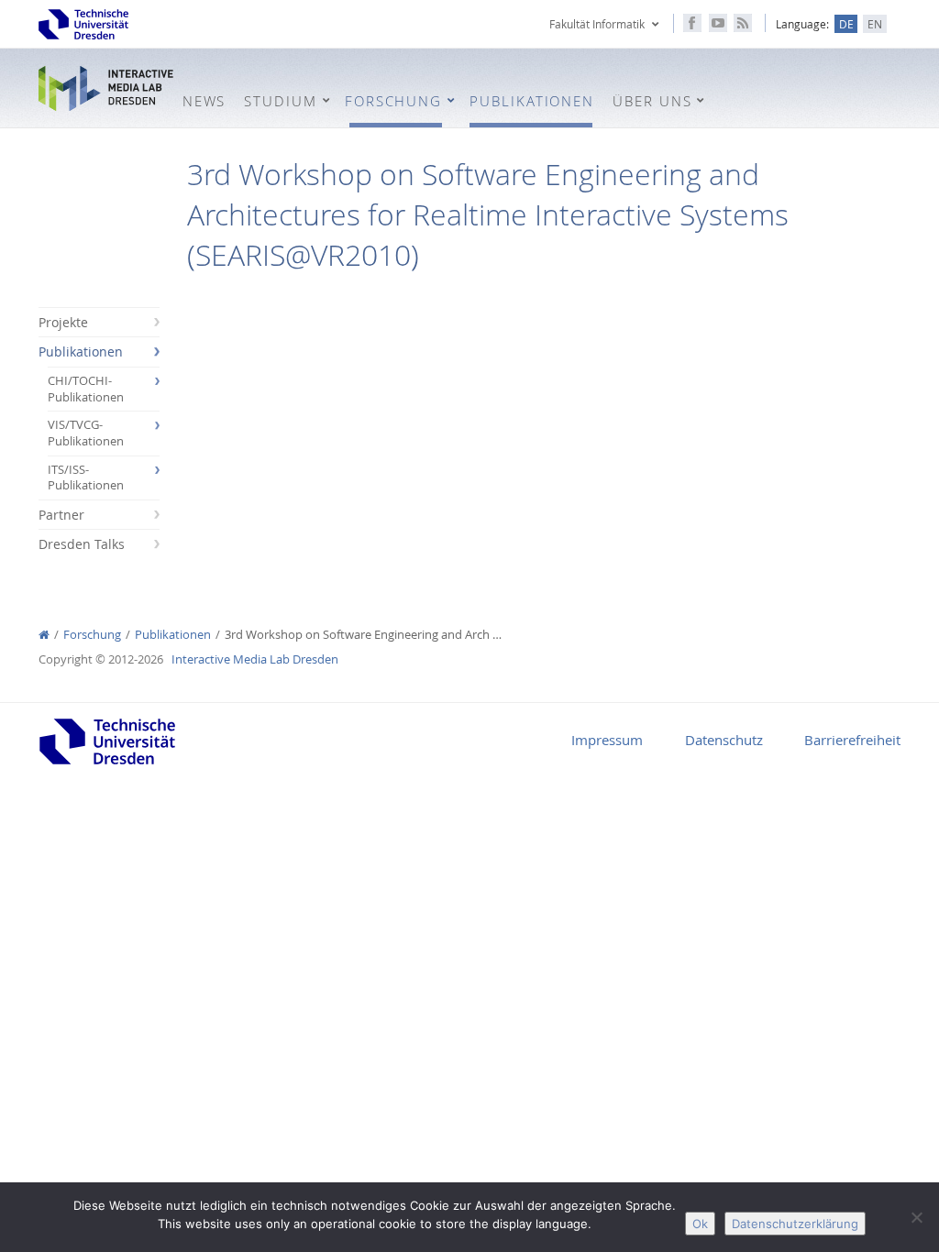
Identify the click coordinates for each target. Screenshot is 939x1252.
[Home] (44, 635)
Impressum (607, 739)
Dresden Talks (82, 544)
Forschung (92, 634)
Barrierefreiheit (852, 739)
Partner (61, 514)
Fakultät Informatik (597, 23)
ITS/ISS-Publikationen (86, 478)
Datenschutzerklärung (795, 1223)
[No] (916, 1217)
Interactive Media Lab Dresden (106, 89)
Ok (700, 1223)
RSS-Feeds (743, 23)
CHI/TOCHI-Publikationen (86, 389)
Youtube (718, 23)
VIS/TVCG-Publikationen (86, 433)
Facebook (692, 23)
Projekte (63, 322)
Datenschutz (724, 739)
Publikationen (81, 351)
